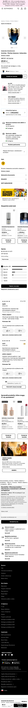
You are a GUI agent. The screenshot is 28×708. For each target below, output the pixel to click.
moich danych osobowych (8, 503)
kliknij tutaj (16, 666)
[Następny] (24, 37)
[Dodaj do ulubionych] (14, 210)
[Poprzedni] (3, 37)
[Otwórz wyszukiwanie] (18, 8)
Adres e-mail (4, 511)
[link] (14, 286)
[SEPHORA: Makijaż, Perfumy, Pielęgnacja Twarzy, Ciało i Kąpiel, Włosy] (8, 8)
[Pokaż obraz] (14, 36)
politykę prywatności (6, 505)
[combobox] (14, 259)
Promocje (16, 668)
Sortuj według (4, 256)
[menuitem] (21, 8)
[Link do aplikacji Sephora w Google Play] (6, 662)
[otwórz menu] (2, 8)
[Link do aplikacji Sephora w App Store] (15, 662)
